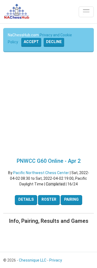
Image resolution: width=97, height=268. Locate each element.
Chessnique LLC (32, 260)
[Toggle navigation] (86, 11)
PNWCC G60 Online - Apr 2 (49, 161)
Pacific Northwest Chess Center (41, 173)
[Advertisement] (48, 105)
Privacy (55, 260)
